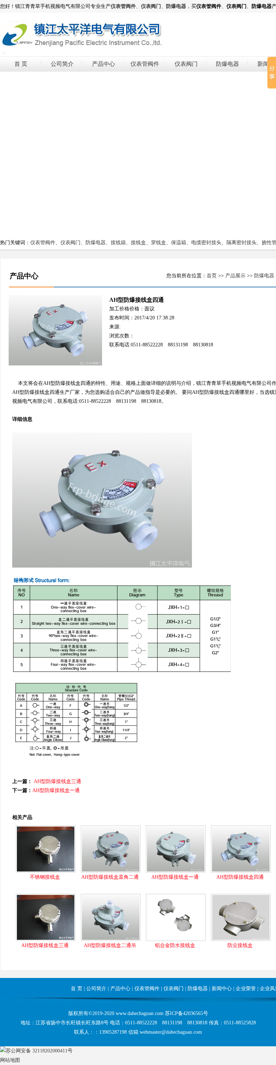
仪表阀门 (186, 64)
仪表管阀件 (144, 64)
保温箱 (178, 242)
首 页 (20, 64)
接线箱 (118, 242)
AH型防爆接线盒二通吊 (110, 945)
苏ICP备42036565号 (186, 1013)
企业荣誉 (246, 988)
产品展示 (235, 275)
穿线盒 (158, 242)
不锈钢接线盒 (45, 877)
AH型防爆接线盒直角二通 (110, 877)
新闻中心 (222, 988)
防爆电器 (227, 64)
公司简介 (62, 64)
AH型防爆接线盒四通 (240, 877)
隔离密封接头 (241, 242)
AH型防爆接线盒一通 (56, 790)
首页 (212, 275)
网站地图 (10, 1060)
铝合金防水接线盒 (175, 945)
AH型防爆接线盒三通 (57, 781)
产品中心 (103, 64)
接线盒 (138, 242)
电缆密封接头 (206, 242)
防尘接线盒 (240, 945)
